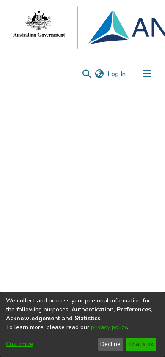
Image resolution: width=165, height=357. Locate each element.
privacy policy (109, 327)
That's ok (141, 344)
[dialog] (82, 324)
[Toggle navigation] (147, 74)
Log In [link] (116, 74)
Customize (19, 344)
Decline (110, 344)
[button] (86, 74)
